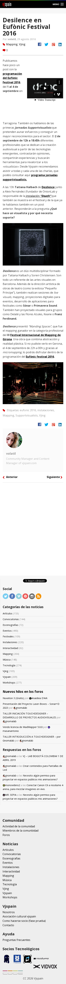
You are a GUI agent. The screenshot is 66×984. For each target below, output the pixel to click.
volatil (11, 453)
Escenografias (10, 625)
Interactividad (10, 648)
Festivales (8, 636)
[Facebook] (12, 596)
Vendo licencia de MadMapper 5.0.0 (22, 727)
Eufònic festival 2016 (40, 356)
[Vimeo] (19, 596)
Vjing (22, 44)
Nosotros (9, 912)
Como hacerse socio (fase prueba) (24, 921)
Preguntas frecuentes (16, 940)
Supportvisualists (27, 415)
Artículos (7, 613)
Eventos (7, 630)
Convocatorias (11, 619)
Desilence (48, 187)
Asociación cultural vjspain (19, 916)
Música (6, 659)
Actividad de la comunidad (19, 826)
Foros (6, 835)
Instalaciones (10, 642)
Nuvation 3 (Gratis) (13, 698)
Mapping (12, 44)
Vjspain (7, 676)
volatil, (12, 39)
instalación (38, 196)
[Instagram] (32, 596)
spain (7, 4)
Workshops (9, 682)
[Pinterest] (25, 596)
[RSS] (38, 596)
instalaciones (45, 410)
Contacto (8, 925)
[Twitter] (5, 596)
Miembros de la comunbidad (20, 830)
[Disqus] (33, 530)
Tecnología (9, 665)
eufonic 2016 (28, 410)
